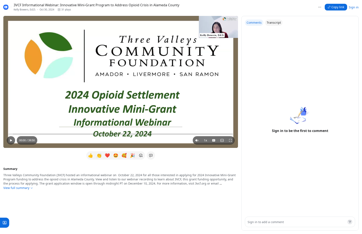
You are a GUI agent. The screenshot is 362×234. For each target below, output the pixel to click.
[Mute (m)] (197, 140)
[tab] (254, 22)
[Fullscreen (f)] (230, 140)
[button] (64, 9)
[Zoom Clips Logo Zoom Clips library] (5, 7)
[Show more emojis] (141, 155)
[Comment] (349, 221)
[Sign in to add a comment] (151, 155)
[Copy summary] (235, 168)
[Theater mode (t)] (222, 140)
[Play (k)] (11, 140)
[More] (319, 7)
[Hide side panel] (239, 82)
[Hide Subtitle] (213, 140)
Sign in (354, 7)
